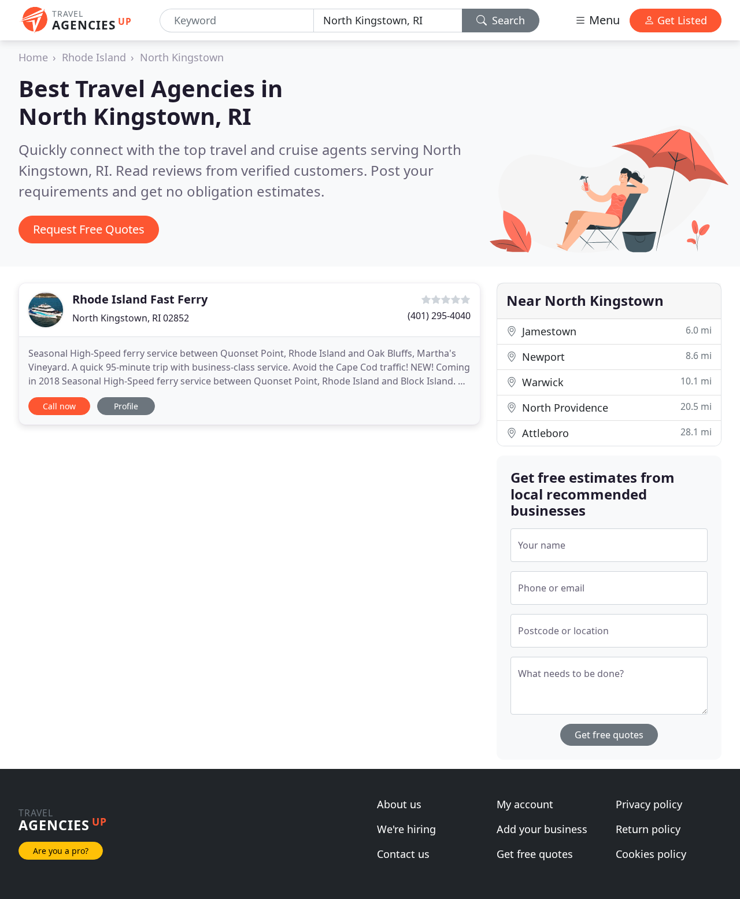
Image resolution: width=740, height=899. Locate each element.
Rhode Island (94, 57)
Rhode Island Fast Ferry (140, 299)
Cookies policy (651, 854)
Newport (615, 356)
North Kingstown (182, 57)
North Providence (615, 407)
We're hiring (406, 829)
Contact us (403, 854)
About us (399, 804)
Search (507, 20)
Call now (59, 406)
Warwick (615, 382)
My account (525, 804)
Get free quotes (609, 734)
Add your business (542, 829)
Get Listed (680, 20)
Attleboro (615, 433)
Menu (603, 20)
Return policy (648, 829)
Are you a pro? (60, 850)
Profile (126, 406)
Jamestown (615, 331)
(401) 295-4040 (439, 315)
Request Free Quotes (89, 229)
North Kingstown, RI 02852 (130, 318)
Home (33, 57)
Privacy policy (649, 804)
